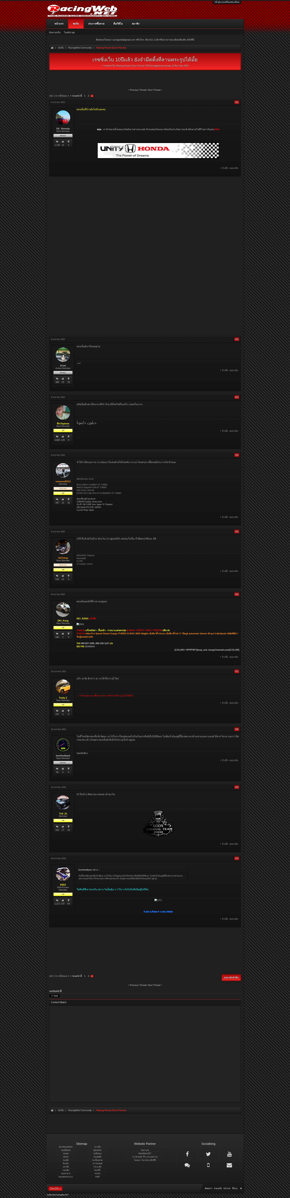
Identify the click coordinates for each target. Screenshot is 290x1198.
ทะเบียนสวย (97, 1160)
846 (57, 637)
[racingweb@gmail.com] (229, 1165)
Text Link (145, 1150)
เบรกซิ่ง (66, 1167)
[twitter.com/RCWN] (208, 1154)
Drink (63, 365)
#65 (236, 531)
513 (57, 579)
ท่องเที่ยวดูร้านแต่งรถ (86, 499)
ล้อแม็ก (66, 1163)
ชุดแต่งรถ (97, 1150)
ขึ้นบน (234, 1188)
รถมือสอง (97, 1153)
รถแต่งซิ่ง (97, 1157)
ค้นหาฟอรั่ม (55, 32)
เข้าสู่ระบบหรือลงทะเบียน (227, 2)
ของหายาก (66, 1173)
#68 (236, 729)
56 (57, 772)
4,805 (57, 440)
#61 (236, 102)
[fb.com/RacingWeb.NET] (187, 1154)
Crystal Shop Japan (85, 510)
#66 (236, 594)
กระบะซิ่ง (97, 1167)
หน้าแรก (59, 23)
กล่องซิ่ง (65, 1170)
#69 (236, 787)
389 (57, 382)
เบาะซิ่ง (97, 1147)
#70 (236, 858)
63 (68, 903)
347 (57, 502)
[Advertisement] (145, 200)
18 (68, 502)
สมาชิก (136, 23)
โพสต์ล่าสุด (69, 32)
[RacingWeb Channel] (229, 1154)
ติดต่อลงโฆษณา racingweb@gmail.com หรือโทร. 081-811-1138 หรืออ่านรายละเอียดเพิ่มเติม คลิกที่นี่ (145, 39)
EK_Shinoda (63, 128)
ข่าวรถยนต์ (97, 1163)
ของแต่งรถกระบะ (65, 1177)
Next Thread (154, 90)
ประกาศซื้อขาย (96, 23)
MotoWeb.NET (145, 1153)
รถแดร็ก (97, 1170)
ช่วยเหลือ (218, 1188)
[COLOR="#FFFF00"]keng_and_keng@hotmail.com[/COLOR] (207, 650)
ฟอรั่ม (76, 23)
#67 (236, 671)
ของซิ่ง (66, 1160)
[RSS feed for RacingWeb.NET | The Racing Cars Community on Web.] (241, 1185)
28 (68, 382)
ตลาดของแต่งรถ (66, 1147)
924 (57, 830)
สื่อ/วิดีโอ (118, 23)
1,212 (57, 903)
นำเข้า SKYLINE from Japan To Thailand (94, 504)
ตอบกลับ (234, 168)
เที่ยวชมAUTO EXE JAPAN (89, 507)
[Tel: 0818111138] (208, 1165)
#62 (236, 339)
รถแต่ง (66, 1153)
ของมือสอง (66, 1150)
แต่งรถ (66, 1157)
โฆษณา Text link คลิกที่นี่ (145, 1160)
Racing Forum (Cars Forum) (130, 65)
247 (57, 714)
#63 (236, 397)
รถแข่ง (97, 1173)
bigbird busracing (162, 65)
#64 (236, 455)
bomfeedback (63, 755)
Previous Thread (138, 90)
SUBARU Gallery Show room (89, 502)
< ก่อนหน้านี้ (76, 95)
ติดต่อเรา (208, 1188)
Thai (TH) (54, 1188)
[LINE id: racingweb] (187, 1165)
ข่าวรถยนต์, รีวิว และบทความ (145, 1157)
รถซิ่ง (97, 1177)
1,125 (57, 145)
